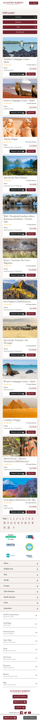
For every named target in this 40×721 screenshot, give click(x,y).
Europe (6, 586)
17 (29, 523)
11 (8, 523)
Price (18, 27)
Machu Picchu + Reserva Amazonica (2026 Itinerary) (16, 460)
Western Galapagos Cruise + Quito (20, 381)
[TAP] (29, 547)
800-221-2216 (9, 718)
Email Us (19, 707)
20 (9, 527)
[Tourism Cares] (29, 556)
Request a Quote (16, 74)
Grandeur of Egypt (12, 420)
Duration (18, 22)
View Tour (31, 74)
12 (11, 523)
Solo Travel (9, 658)
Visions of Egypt (11, 139)
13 (15, 523)
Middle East (8, 569)
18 (32, 523)
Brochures (8, 666)
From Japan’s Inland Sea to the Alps (20, 500)
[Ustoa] (10, 545)
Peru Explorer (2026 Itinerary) (17, 301)
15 (22, 523)
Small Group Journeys (11, 615)
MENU (34, 3)
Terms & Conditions (20, 696)
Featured (18, 17)
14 (18, 523)
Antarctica (8, 608)
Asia (5, 575)
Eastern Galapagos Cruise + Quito (19, 100)
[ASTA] (10, 555)
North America (9, 597)
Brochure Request (30, 718)
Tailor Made (9, 641)
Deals (9, 649)
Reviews (10, 675)
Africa (6, 563)
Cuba (6, 603)
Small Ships (7, 624)
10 (4, 523)
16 (25, 523)
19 (4, 527)
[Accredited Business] (29, 537)
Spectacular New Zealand (15, 177)
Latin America (9, 591)
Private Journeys (8, 632)
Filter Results (20, 32)
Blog (9, 683)
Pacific (6, 580)
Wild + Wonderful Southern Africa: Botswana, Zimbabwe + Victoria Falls (19, 219)
